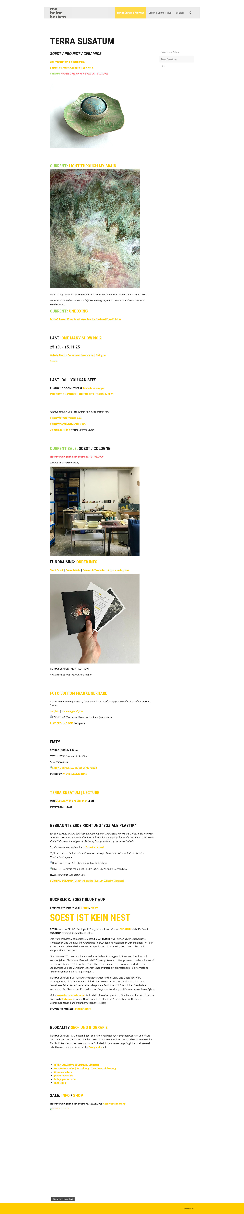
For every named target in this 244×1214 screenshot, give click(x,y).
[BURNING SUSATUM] (95, 147)
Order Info (86, 561)
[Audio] (190, 12)
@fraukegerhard (63, 1075)
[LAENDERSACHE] (102, 1155)
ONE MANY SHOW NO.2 (82, 337)
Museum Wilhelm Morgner (71, 800)
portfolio (54, 711)
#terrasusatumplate (75, 773)
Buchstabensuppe (93, 388)
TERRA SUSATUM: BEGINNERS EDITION (76, 1064)
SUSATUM (125, 929)
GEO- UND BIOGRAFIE (89, 1027)
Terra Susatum (169, 59)
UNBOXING (78, 311)
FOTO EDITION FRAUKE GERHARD (78, 693)
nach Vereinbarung (114, 1103)
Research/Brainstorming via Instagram (106, 570)
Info (65, 1095)
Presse (53, 361)
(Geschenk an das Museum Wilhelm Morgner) (87, 880)
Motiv (94, 907)
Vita (163, 66)
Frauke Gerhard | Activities (130, 12)
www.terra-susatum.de (71, 995)
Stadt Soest (56, 570)
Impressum (189, 1208)
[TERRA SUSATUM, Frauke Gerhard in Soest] (95, 662)
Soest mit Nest (82, 1008)
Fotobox (67, 999)
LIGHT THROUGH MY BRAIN (92, 165)
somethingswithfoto (72, 711)
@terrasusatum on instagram (67, 61)
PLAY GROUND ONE (61, 723)
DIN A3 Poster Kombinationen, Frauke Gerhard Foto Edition (85, 319)
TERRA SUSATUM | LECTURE (74, 792)
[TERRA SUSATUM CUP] (73, 767)
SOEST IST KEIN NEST (90, 917)
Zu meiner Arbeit (60, 429)
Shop (78, 1095)
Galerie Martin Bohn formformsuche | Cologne (78, 355)
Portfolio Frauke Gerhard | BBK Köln (71, 67)
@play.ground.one (65, 1079)
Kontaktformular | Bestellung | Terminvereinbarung (85, 1068)
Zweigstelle (95, 1047)
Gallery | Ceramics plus (160, 12)
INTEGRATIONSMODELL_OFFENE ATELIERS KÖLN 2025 (81, 394)
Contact (180, 12)
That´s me (60, 1082)
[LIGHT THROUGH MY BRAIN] (95, 286)
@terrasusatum (63, 1072)
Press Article (73, 570)
